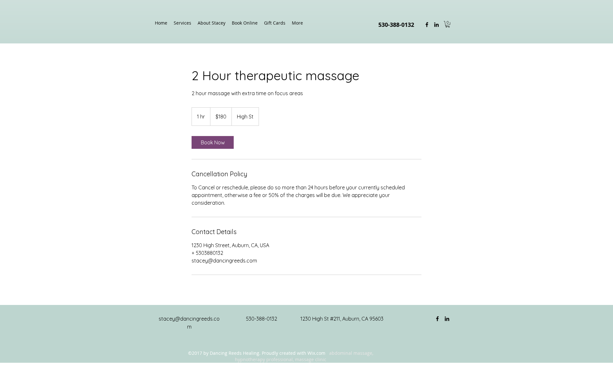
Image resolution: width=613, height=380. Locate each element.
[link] (213, 142)
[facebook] (427, 24)
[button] (447, 24)
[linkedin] (436, 24)
